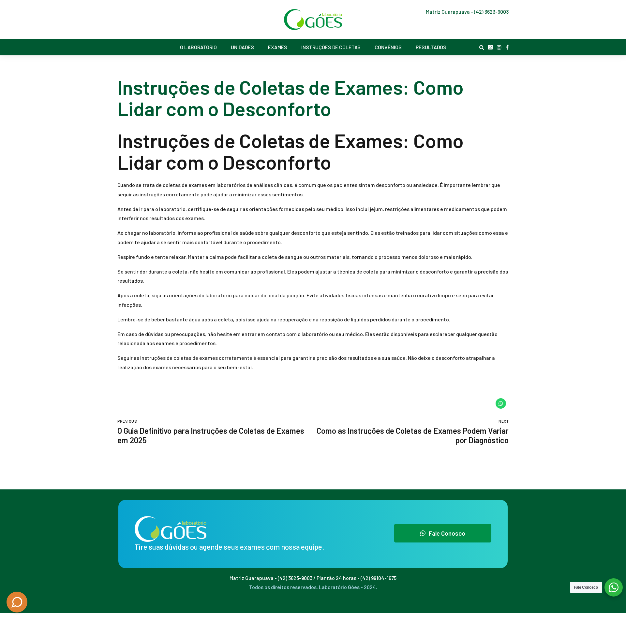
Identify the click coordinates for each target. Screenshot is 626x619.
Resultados (431, 47)
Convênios (388, 47)
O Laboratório (198, 47)
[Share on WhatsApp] (501, 403)
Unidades (242, 47)
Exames (277, 47)
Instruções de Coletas (331, 47)
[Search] (481, 47)
